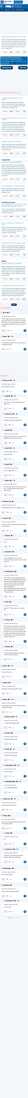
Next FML (23, 68)
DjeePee (5, 336)
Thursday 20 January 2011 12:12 (8, 819)
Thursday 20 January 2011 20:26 (11, 468)
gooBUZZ (7, 396)
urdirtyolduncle (9, 765)
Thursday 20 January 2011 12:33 (11, 399)
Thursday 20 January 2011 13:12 (10, 555)
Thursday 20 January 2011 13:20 (11, 575)
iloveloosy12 (8, 414)
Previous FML (6, 68)
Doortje (5, 666)
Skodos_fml (6, 380)
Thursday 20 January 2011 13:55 (11, 417)
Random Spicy (20, 10)
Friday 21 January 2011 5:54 (10, 769)
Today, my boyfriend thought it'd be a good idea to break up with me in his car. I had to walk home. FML (13, 190)
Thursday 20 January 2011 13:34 (11, 904)
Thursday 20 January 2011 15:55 (11, 752)
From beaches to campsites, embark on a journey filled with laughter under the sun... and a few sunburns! (13, 60)
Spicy (13, 10)
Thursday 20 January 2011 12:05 (9, 669)
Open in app (18, 2)
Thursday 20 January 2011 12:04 (9, 522)
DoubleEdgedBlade (10, 781)
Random (7, 10)
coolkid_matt (6, 799)
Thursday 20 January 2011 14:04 (9, 316)
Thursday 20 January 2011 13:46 (11, 836)
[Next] (19, 918)
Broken (4, 261)
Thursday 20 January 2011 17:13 (10, 451)
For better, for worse (8, 202)
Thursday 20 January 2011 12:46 (11, 539)
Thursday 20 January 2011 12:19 (8, 872)
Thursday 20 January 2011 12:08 (11, 720)
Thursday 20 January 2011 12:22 (11, 736)
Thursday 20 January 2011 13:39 (11, 623)
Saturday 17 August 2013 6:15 (10, 484)
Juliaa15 (7, 448)
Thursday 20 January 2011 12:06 (9, 340)
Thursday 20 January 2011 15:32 (11, 853)
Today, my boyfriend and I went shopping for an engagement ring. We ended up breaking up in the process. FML (13, 211)
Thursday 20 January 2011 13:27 (11, 605)
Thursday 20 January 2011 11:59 (8, 384)
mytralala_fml (9, 849)
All (2, 10)
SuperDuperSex (9, 900)
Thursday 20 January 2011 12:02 (9, 505)
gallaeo (7, 480)
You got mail (6, 160)
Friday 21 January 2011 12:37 (10, 785)
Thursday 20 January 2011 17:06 (11, 433)
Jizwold (7, 749)
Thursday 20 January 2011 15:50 (11, 650)
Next (14, 304)
